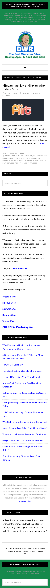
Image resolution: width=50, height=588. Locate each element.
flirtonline (7, 160)
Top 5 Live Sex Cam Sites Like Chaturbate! (22, 371)
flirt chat (10, 156)
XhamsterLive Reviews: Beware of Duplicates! (24, 434)
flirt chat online (24, 156)
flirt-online (8, 158)
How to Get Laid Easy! (12, 364)
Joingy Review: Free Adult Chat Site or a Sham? (24, 428)
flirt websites (40, 156)
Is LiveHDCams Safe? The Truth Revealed (22, 377)
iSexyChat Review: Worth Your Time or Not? (23, 440)
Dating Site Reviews (14, 153)
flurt (35, 160)
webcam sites (25, 501)
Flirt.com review (33, 158)
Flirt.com (19, 158)
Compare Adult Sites (25, 45)
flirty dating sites (23, 160)
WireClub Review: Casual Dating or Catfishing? (24, 422)
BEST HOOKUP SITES (36, 549)
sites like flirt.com (28, 163)
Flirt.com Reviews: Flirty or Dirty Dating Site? (24, 87)
